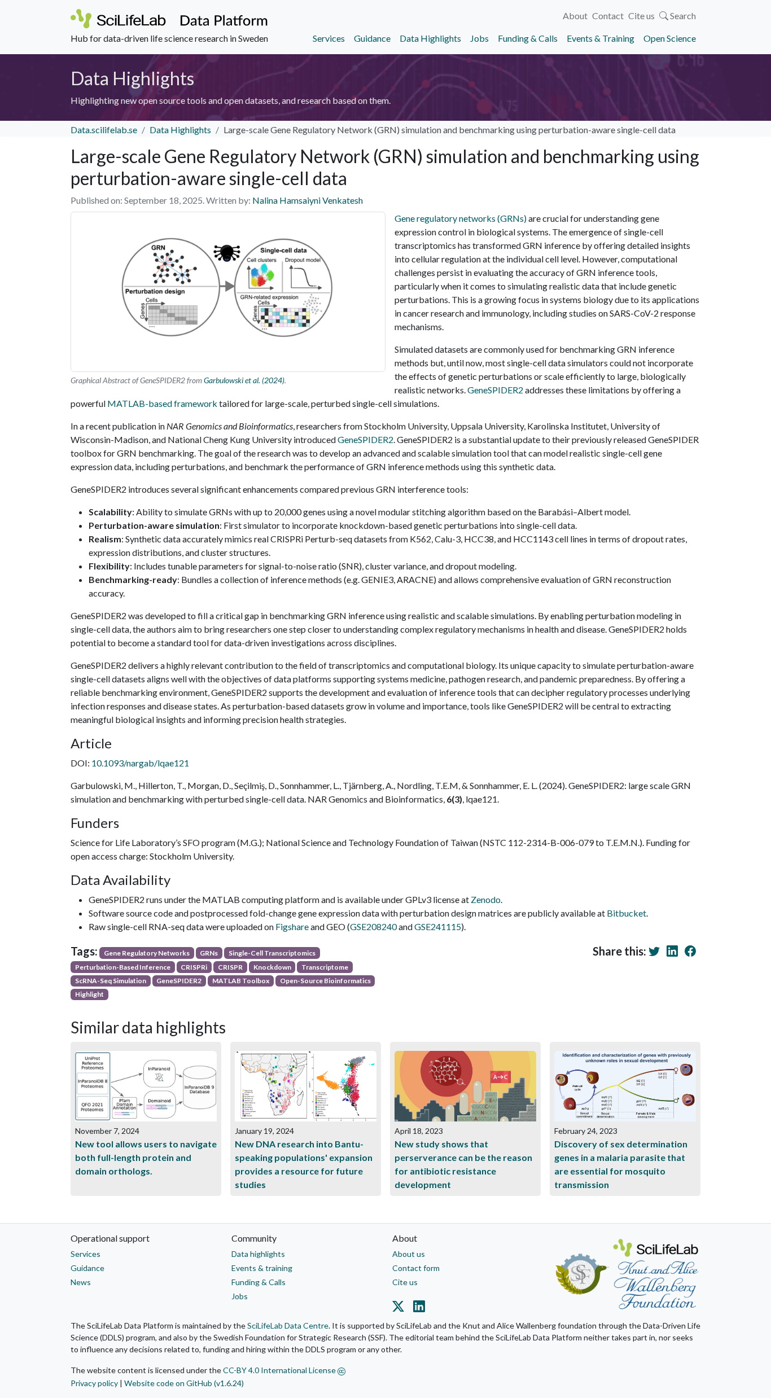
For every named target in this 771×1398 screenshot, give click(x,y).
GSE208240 (373, 926)
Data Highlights (430, 38)
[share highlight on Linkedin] (674, 951)
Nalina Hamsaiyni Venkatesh (307, 200)
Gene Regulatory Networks (147, 953)
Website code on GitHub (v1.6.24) (184, 1383)
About (575, 15)
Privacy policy (94, 1383)
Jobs (479, 38)
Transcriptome (324, 967)
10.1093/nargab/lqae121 (140, 762)
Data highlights (258, 1254)
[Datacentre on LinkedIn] (417, 1308)
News (81, 1282)
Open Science (669, 38)
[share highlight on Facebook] (692, 951)
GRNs (209, 953)
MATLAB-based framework (162, 403)
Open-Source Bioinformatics (325, 980)
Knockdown (272, 967)
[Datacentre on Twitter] (400, 1308)
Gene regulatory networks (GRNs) (461, 218)
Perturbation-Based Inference (122, 967)
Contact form (416, 1268)
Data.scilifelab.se (104, 129)
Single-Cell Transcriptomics (272, 953)
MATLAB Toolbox (240, 980)
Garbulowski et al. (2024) (244, 380)
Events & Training (600, 38)
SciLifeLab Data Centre (287, 1325)
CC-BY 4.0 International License (280, 1370)
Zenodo (486, 899)
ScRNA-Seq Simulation (110, 980)
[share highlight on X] (656, 951)
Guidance (372, 38)
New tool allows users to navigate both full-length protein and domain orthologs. (146, 1157)
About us (408, 1254)
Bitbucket (626, 913)
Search (682, 15)
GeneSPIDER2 (495, 389)
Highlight (89, 994)
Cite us (641, 15)
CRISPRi (194, 967)
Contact (608, 15)
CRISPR (230, 967)
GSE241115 (437, 926)
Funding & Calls (528, 38)
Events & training (261, 1268)
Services (329, 38)
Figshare (292, 926)
